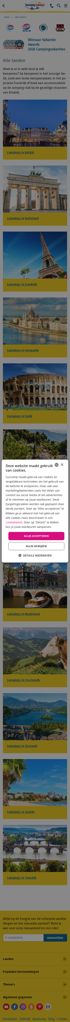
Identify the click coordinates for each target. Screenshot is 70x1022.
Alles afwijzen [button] (36, 546)
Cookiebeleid (14, 522)
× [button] (61, 464)
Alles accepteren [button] (36, 536)
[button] (35, 555)
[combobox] (57, 465)
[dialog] (35, 511)
